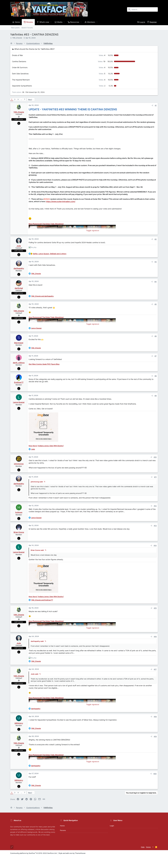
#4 (155, 282)
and (42, 296)
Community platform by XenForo (33, 853)
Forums (63, 830)
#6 (156, 336)
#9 (156, 396)
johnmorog (18, 464)
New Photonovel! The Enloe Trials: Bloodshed (46, 224)
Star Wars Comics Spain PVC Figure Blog (44, 364)
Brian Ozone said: (37, 550)
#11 (155, 477)
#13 (155, 526)
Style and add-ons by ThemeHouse (72, 853)
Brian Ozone (19, 532)
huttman (18, 512)
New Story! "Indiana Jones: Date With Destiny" (46, 446)
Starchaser (18, 343)
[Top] (152, 847)
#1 (156, 105)
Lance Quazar (19, 402)
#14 (155, 545)
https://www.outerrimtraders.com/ (60, 201)
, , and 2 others (49, 254)
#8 (156, 376)
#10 (155, 457)
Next (30, 99)
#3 (156, 262)
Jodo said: (34, 674)
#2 (156, 239)
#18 (155, 717)
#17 (155, 669)
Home (62, 826)
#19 (155, 736)
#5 (156, 304)
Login (112, 826)
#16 (155, 637)
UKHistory (19, 723)
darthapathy (19, 268)
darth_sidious (19, 363)
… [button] (21, 99)
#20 (155, 774)
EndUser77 (18, 382)
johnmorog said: (37, 482)
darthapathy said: (37, 641)
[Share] (152, 105)
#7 (156, 356)
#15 (155, 608)
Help (143, 847)
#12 (155, 506)
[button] (51, 22)
